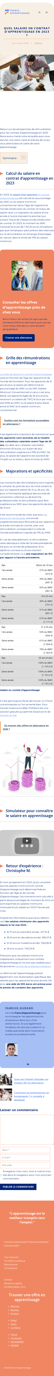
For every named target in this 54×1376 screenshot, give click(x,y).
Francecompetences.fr (16, 1242)
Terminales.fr (11, 1268)
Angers (15, 1313)
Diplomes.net (11, 1264)
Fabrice (38, 43)
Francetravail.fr (12, 1245)
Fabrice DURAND (19, 1008)
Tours (14, 1334)
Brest (14, 1320)
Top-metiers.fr (11, 1257)
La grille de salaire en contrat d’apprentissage (26, 374)
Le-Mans (15, 1327)
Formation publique (14, 1261)
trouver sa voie (8, 715)
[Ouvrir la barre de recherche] (39, 12)
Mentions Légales (13, 1283)
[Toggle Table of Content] (22, 157)
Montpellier (17, 1341)
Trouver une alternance (18, 337)
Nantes (15, 1310)
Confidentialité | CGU (15, 1287)
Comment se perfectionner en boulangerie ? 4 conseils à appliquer (31, 1096)
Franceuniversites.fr (38, 1242)
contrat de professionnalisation (33, 966)
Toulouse (16, 1338)
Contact (8, 1279)
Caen (14, 1324)
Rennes (15, 1306)
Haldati (15, 1345)
